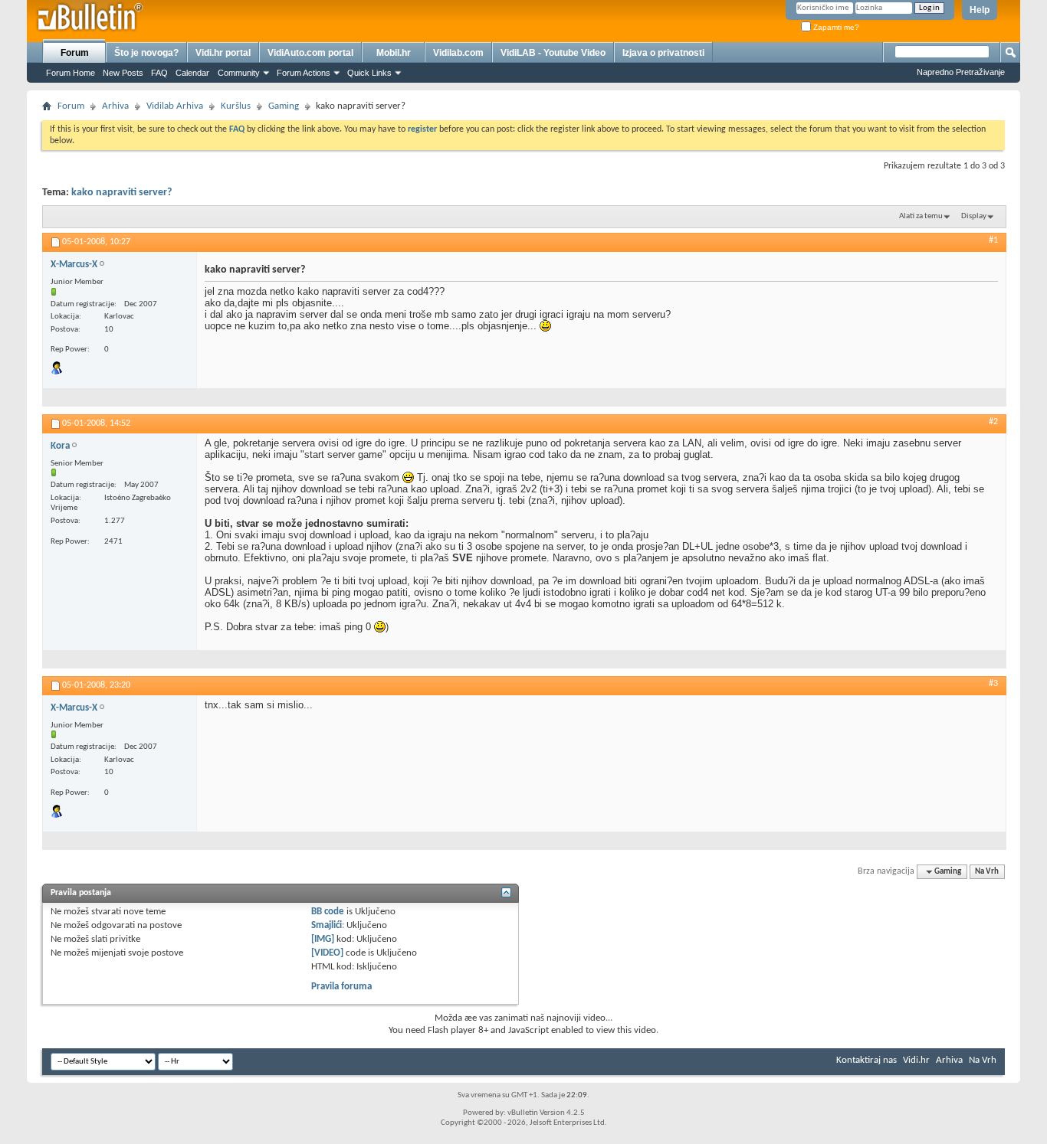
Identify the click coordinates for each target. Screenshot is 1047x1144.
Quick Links (369, 72)
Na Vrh (987, 872)
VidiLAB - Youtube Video (553, 52)
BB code (327, 912)
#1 (993, 240)
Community (239, 72)
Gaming (283, 106)
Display (973, 216)
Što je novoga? (146, 52)
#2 (993, 422)
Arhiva (115, 106)
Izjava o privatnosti (663, 52)
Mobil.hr (393, 52)
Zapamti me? (835, 27)
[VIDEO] (327, 953)
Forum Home (70, 72)
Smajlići (326, 925)
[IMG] (322, 939)
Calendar (192, 72)
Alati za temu (921, 216)
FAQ (159, 72)
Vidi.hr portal (223, 52)
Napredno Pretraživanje (961, 72)
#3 (993, 683)
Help (980, 10)
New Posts (123, 72)
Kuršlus (236, 106)
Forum (75, 52)
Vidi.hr (916, 1060)
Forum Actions (303, 72)
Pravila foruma (341, 987)
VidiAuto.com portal (310, 52)
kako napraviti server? (121, 192)
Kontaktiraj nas (866, 1060)
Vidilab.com (458, 52)
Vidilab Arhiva (174, 106)
